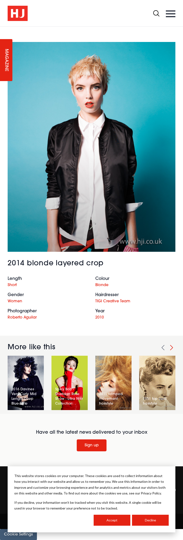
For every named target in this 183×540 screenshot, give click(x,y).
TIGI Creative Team (112, 301)
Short (12, 285)
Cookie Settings (18, 534)
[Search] (156, 13)
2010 (99, 317)
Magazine (6, 60)
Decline (150, 520)
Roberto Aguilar (22, 317)
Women (15, 301)
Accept (112, 520)
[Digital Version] (4, 29)
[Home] (18, 13)
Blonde (101, 285)
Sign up (92, 445)
